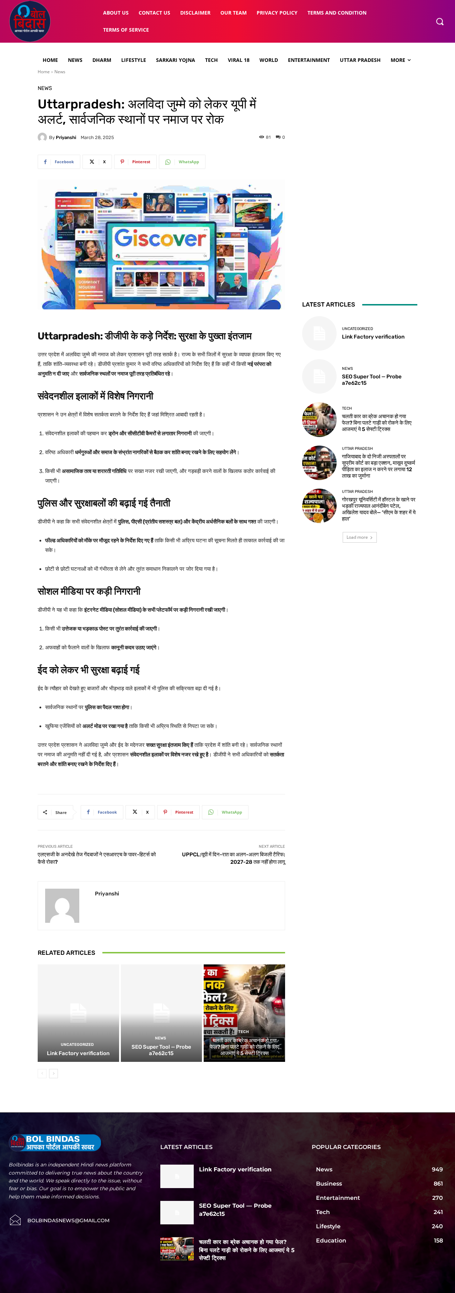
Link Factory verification (78, 1053)
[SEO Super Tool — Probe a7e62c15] (161, 1013)
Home (44, 72)
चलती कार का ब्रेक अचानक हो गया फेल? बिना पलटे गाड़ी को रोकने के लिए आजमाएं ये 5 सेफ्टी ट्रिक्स (244, 1047)
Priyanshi (66, 137)
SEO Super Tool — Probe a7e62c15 (161, 1050)
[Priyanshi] (43, 137)
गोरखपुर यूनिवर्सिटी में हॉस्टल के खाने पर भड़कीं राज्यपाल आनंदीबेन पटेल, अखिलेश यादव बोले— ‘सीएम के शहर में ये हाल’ (379, 509)
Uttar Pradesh (357, 449)
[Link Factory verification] (78, 1013)
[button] (439, 21)
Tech (243, 1032)
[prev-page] (42, 1073)
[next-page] (53, 1073)
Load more (357, 537)
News (59, 72)
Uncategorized (77, 1045)
